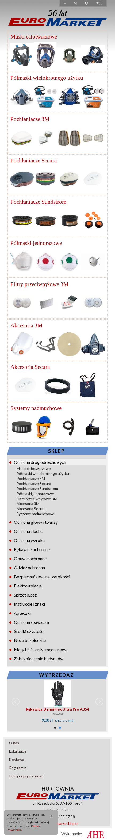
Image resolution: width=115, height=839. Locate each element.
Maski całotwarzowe (34, 468)
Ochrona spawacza (31, 622)
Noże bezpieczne (30, 640)
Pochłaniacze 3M (31, 478)
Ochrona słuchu (28, 531)
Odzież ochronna (29, 567)
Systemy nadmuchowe (35, 513)
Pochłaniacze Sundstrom (37, 488)
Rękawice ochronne (32, 549)
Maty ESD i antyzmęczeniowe (41, 649)
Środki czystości (29, 631)
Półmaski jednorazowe (35, 493)
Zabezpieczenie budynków (38, 658)
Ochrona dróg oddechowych (40, 462)
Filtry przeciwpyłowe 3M (37, 498)
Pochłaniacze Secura (34, 483)
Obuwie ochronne (30, 558)
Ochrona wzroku (29, 540)
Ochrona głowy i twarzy (36, 522)
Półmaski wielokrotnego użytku (43, 473)
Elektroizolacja (28, 585)
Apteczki (22, 613)
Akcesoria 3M (28, 503)
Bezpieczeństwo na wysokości (42, 576)
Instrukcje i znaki (29, 603)
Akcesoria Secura (31, 508)
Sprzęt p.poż (25, 594)
